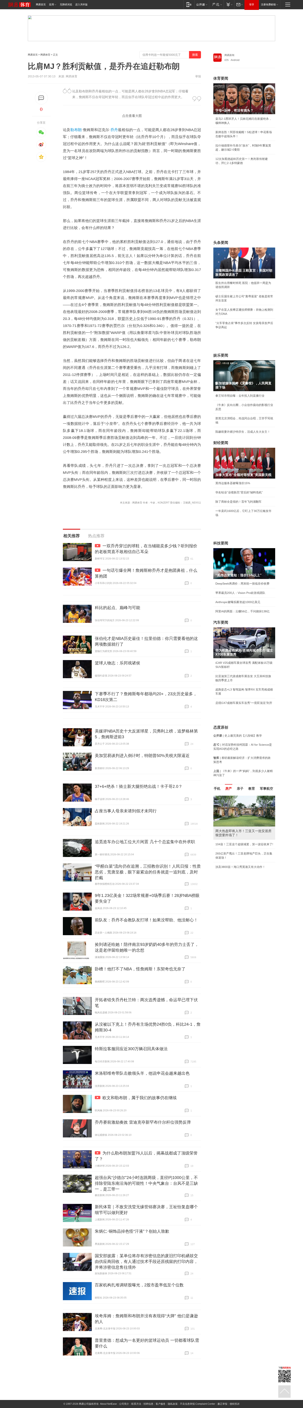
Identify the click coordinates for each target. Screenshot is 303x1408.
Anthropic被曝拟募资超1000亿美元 (237, 602)
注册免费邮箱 (268, 4)
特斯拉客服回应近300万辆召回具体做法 (131, 1048)
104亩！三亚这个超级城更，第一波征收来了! (244, 844)
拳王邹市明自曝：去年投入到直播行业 (239, 395)
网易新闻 (229, 55)
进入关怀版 (81, 4)
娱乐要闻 (220, 355)
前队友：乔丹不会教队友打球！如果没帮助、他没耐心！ (146, 920)
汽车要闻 (220, 622)
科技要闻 (220, 543)
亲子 (240, 788)
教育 (251, 788)
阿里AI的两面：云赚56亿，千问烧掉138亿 (242, 611)
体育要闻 (220, 78)
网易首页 (41, 4)
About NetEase (108, 1403)
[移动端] (188, 4)
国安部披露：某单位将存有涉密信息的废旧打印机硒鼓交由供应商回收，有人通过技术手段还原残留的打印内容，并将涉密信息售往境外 (146, 1261)
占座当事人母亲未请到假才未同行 (126, 811)
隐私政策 (173, 1403)
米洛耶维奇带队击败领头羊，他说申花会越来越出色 (142, 1073)
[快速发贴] (41, 98)
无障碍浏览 (66, 4)
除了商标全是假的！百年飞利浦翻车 (238, 501)
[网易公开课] (201, 4)
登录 (251, 4)
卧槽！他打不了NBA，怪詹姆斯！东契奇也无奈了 (140, 969)
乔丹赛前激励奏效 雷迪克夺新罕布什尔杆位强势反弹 (143, 1122)
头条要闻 (220, 243)
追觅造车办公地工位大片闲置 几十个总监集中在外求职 (145, 841)
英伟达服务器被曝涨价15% (232, 483)
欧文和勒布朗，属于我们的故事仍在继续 (139, 1097)
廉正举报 (222, 1403)
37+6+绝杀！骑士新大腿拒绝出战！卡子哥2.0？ (138, 786)
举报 (198, 76)
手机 (217, 788)
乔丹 (114, 130)
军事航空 (266, 788)
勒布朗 (76, 130)
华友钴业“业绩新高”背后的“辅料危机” (239, 492)
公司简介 (124, 1403)
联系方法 (136, 1403)
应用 (51, 4)
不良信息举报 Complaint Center (197, 1403)
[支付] (229, 4)
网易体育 (45, 54)
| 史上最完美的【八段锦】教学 (237, 735)
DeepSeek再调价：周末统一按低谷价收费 (242, 583)
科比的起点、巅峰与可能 (117, 607)
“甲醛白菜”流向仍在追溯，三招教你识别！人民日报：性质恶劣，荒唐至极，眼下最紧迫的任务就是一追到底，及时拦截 (148, 872)
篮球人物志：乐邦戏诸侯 (117, 663)
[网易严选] (216, 4)
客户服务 (161, 1403)
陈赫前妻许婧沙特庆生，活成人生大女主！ (242, 431)
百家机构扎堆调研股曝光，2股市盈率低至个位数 (139, 1285)
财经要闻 (220, 443)
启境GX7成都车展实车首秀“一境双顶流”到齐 (243, 703)
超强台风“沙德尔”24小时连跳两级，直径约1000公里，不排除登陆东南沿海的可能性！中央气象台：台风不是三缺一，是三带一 (146, 1183)
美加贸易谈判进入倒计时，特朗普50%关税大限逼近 (142, 755)
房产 (228, 788)
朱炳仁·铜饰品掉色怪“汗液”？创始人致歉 (132, 1231)
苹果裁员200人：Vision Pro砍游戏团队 (240, 592)
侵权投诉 (235, 1403)
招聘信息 (148, 1403)
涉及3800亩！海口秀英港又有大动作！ (240, 867)
